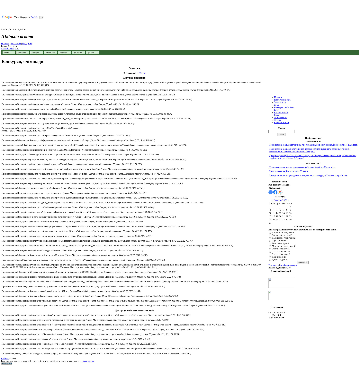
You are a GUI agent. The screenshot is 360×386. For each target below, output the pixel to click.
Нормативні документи (283, 232)
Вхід (24, 43)
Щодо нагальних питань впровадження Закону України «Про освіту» (302, 167)
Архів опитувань (288, 265)
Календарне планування (283, 238)
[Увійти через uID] (270, 192)
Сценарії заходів (280, 240)
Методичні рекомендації (283, 246)
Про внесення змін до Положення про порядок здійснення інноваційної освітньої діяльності (313, 145)
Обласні (142, 73)
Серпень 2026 (280, 200)
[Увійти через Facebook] (275, 192)
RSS (30, 43)
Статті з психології (281, 254)
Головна (5, 43)
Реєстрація (16, 43)
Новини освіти (279, 257)
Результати (273, 265)
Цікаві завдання (279, 259)
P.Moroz (5, 358)
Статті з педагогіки (281, 251)
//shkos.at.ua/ (88, 361)
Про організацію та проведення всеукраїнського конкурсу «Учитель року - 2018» (308, 175)
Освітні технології (281, 249)
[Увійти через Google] (280, 192)
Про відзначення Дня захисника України (288, 171)
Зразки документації (282, 235)
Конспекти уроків (280, 243)
